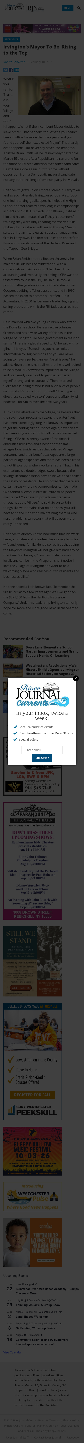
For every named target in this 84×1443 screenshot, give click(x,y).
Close (76, 678)
